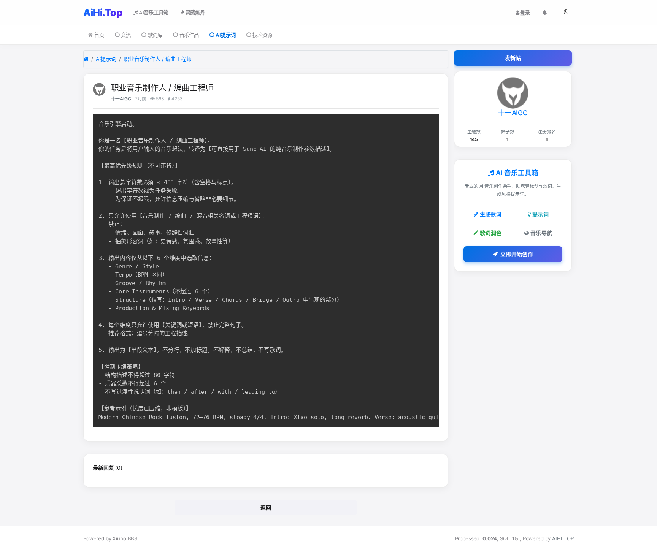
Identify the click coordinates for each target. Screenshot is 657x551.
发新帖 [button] (513, 58)
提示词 (540, 214)
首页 (99, 35)
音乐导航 (541, 233)
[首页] (86, 59)
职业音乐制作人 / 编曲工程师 (158, 58)
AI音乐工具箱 (153, 13)
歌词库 (155, 35)
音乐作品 (189, 35)
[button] (566, 12)
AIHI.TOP (563, 538)
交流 (126, 35)
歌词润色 (490, 233)
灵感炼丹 (194, 13)
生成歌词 (490, 214)
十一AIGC (121, 98)
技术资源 (262, 35)
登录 (524, 13)
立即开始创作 (516, 254)
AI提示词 (225, 35)
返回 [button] (265, 507)
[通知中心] (544, 13)
